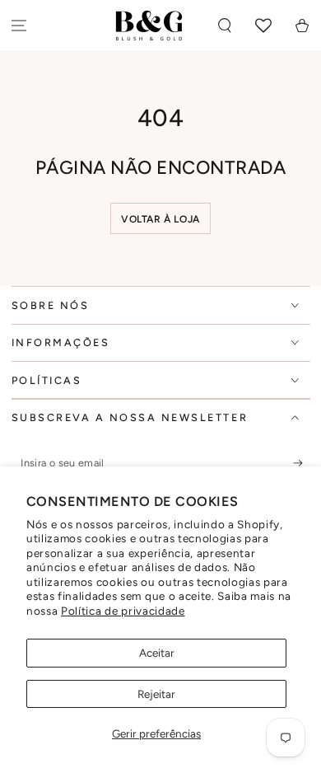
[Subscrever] (301, 463)
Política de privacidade (123, 610)
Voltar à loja (160, 219)
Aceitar (156, 652)
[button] (225, 26)
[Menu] (19, 26)
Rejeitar (156, 693)
